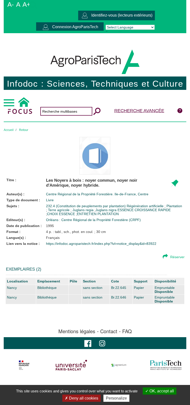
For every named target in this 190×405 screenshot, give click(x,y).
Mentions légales (76, 331)
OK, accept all (161, 391)
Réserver (177, 257)
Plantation (174, 206)
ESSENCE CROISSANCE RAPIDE (144, 210)
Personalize (116, 398)
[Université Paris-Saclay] (71, 365)
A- (10, 4)
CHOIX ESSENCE (61, 214)
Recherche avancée (139, 110)
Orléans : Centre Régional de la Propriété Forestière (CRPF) (93, 220)
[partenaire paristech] (165, 365)
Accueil (9, 130)
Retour (23, 130)
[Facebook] (88, 343)
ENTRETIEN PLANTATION (98, 214)
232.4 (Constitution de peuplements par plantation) (86, 206)
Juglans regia (83, 210)
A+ (26, 4)
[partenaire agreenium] (118, 365)
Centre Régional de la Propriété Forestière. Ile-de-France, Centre (97, 194)
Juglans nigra (106, 210)
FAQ (127, 331)
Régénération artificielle (146, 206)
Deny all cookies (83, 398)
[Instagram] (102, 343)
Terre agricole (59, 210)
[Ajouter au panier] (174, 183)
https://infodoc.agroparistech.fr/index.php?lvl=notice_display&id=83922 (101, 244)
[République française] (24, 365)
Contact (108, 331)
